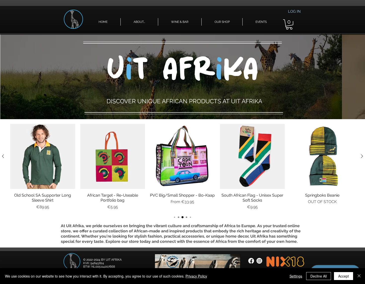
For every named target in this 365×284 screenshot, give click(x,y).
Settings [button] (296, 276)
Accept (343, 276)
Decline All (318, 276)
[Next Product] (362, 156)
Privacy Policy (196, 276)
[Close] (359, 276)
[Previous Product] (3, 156)
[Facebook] (251, 261)
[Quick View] (42, 156)
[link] (289, 24)
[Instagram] (259, 261)
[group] (182, 167)
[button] (139, 22)
